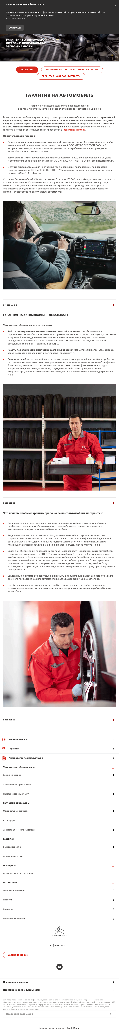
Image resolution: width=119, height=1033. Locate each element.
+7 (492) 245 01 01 (114, 39)
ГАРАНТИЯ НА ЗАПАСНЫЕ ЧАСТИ (61, 76)
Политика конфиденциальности (21, 990)
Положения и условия (15, 982)
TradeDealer (73, 1028)
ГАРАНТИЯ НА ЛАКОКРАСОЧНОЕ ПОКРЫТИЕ (72, 70)
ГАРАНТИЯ (27, 70)
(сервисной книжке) (74, 130)
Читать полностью (15, 19)
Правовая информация (19, 1014)
